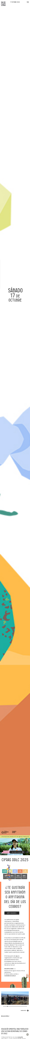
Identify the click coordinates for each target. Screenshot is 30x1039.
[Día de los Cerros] (3, 4)
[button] (3, 1006)
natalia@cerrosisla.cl (10, 975)
